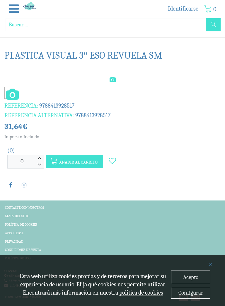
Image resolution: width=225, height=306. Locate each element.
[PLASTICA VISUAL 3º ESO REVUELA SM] (10, 95)
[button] (14, 9)
